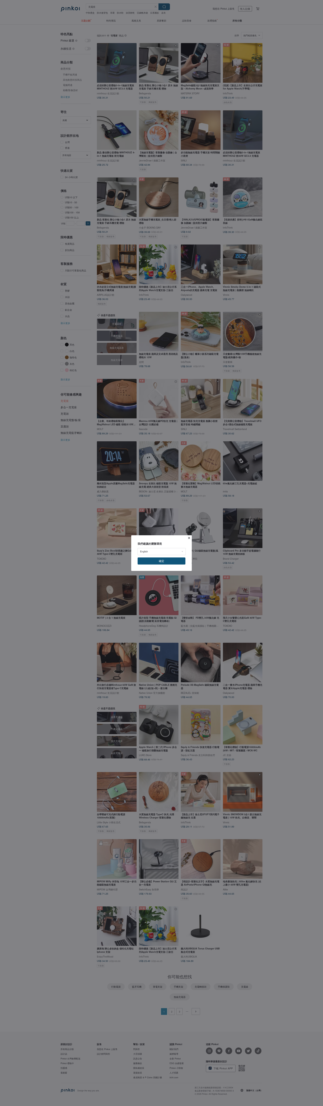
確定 (161, 561)
